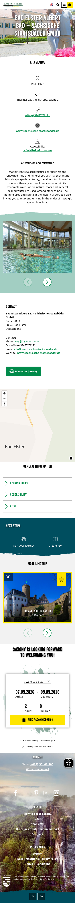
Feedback (37, 834)
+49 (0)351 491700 (41, 764)
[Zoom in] (4, 393)
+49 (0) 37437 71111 (37, 115)
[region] (37, 425)
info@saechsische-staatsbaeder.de (35, 349)
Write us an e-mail (37, 769)
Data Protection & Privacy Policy (37, 858)
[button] (23, 371)
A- (32, 896)
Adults (29, 711)
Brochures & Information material (37, 829)
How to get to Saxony (37, 813)
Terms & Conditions (37, 864)
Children (45, 711)
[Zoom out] (4, 398)
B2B (37, 819)
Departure (47, 696)
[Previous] (27, 282)
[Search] (58, 4)
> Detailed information (37, 150)
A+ (41, 896)
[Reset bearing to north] (4, 404)
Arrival (19, 696)
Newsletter (37, 824)
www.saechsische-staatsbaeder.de (37, 131)
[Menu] (64, 5)
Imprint (37, 853)
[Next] (47, 282)
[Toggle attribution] (71, 458)
